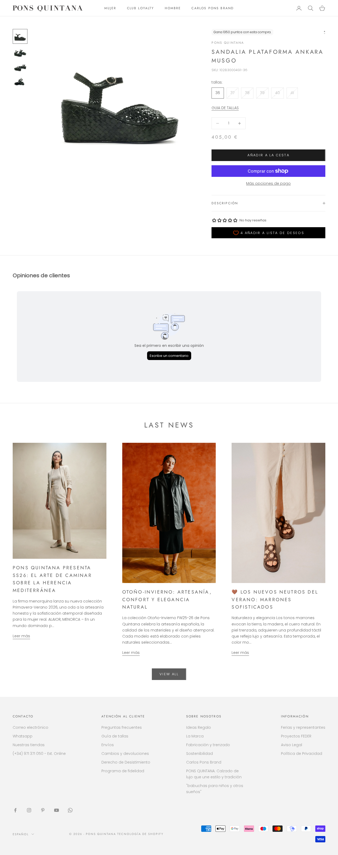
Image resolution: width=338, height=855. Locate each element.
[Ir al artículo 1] (20, 36)
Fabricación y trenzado (208, 744)
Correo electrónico (30, 727)
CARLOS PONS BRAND (212, 8)
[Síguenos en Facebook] (15, 810)
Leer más (21, 636)
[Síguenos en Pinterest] (42, 810)
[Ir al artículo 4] (20, 82)
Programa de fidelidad (122, 771)
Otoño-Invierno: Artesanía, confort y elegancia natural (167, 599)
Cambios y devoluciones (125, 753)
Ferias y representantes (303, 727)
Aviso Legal (291, 744)
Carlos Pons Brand (203, 762)
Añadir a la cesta (268, 155)
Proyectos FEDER (296, 736)
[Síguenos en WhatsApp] (70, 810)
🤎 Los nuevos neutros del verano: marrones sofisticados (275, 599)
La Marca (195, 736)
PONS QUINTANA (228, 42)
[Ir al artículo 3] (20, 67)
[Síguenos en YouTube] (56, 810)
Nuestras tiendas (29, 744)
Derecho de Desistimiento (125, 762)
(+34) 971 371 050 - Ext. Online (39, 753)
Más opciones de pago (268, 183)
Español (21, 834)
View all (169, 674)
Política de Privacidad (301, 753)
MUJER (110, 8)
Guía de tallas (114, 736)
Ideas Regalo (198, 727)
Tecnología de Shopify (140, 834)
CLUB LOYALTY (140, 8)
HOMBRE (173, 8)
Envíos (107, 744)
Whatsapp (22, 736)
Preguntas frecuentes (121, 727)
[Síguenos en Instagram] (29, 810)
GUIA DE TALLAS (225, 107)
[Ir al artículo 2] (20, 53)
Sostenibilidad (199, 753)
